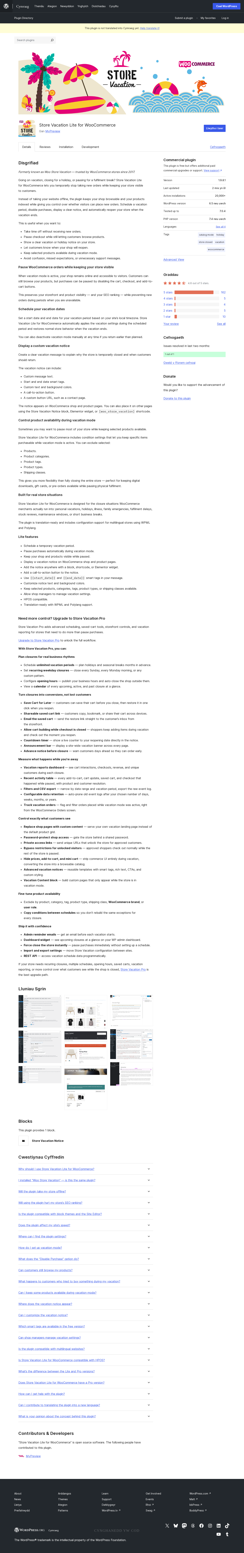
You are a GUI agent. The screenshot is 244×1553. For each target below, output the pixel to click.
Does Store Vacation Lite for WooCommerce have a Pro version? (61, 1382)
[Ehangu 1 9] (56, 1000)
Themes (63, 1499)
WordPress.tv (111, 1510)
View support (211, 170)
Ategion (62, 1504)
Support (106, 1499)
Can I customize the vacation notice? (43, 1315)
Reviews (45, 147)
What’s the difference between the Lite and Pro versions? (56, 1371)
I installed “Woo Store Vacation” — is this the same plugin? (56, 1180)
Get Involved (153, 1493)
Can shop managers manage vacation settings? (49, 1337)
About (17, 1493)
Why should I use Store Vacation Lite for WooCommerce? (56, 1169)
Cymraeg (53, 1530)
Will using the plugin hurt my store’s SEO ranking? (50, 1202)
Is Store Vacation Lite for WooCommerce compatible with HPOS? (61, 1360)
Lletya (17, 1504)
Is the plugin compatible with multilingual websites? (51, 1349)
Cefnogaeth (218, 147)
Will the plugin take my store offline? (42, 1191)
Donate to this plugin (177, 398)
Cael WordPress (226, 6)
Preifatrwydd (22, 1510)
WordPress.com (200, 1493)
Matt (194, 1499)
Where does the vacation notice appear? (45, 1304)
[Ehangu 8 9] (148, 1034)
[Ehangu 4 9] (102, 1000)
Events (150, 1499)
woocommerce (216, 249)
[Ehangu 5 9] (102, 1036)
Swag (150, 1510)
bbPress (196, 1504)
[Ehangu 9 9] (148, 1067)
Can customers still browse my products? (45, 1270)
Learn (105, 1493)
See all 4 (221, 226)
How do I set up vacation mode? (40, 1247)
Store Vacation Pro (133, 969)
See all (221, 324)
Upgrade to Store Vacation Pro (38, 640)
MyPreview (52, 131)
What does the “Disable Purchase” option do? (48, 1259)
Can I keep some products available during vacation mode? (57, 1292)
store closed (205, 242)
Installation (66, 147)
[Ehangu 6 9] (102, 1073)
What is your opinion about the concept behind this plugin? (57, 1416)
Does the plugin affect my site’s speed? (44, 1225)
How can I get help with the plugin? (41, 1394)
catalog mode (206, 234)
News (17, 1499)
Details (26, 147)
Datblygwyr (108, 1504)
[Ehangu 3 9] (56, 1071)
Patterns (63, 1510)
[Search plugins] (52, 40)
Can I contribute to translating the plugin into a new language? (59, 1405)
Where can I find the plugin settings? (42, 1236)
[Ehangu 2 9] (56, 1035)
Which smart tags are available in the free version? (51, 1326)
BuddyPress (198, 1510)
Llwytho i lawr (214, 128)
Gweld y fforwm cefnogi (179, 362)
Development (90, 147)
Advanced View (173, 259)
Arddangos (64, 1493)
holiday (220, 234)
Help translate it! (150, 28)
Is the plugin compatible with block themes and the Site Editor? (60, 1214)
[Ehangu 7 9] (148, 1000)
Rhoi (150, 1504)
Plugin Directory (23, 17)
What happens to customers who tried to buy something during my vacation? (69, 1281)
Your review (171, 324)
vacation (219, 242)
